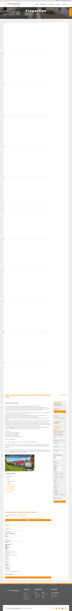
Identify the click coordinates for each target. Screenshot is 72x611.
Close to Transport (11, 490)
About (58, 4)
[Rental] (10, 536)
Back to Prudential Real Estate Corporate (64, 0)
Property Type (8, 531)
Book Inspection (59, 411)
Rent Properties (45, 594)
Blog (24, 593)
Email (6, 516)
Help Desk (70, 12)
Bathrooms (7, 553)
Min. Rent (7, 556)
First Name (7, 525)
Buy (34, 14)
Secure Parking (10, 492)
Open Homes (37, 595)
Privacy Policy (26, 599)
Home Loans (26, 596)
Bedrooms (7, 550)
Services (51, 4)
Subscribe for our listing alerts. (12, 571)
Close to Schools (10, 486)
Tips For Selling (53, 596)
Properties (43, 4)
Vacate (43, 596)
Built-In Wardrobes (11, 485)
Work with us (26, 595)
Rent (37, 14)
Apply (43, 595)
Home (37, 4)
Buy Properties (37, 594)
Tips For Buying (37, 596)
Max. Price (7, 566)
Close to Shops (10, 488)
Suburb (6, 542)
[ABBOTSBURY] (9, 544)
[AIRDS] (9, 546)
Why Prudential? (54, 594)
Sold (35, 598)
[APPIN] (9, 548)
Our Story (25, 592)
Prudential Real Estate (12, 4)
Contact (64, 4)
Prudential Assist (27, 597)
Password (7, 521)
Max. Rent (7, 559)
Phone (6, 539)
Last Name (7, 528)
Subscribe (7, 569)
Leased (43, 598)
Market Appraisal (54, 595)
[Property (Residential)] (10, 533)
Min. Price (7, 563)
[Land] (10, 535)
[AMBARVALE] (9, 547)
